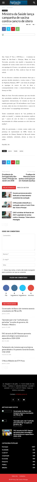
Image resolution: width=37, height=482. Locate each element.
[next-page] (6, 224)
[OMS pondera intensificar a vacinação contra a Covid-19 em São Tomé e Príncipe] (7, 204)
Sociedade (10, 7)
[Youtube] (24, 400)
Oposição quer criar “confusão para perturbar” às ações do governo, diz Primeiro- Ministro (15, 322)
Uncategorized (6, 217)
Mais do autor (23, 187)
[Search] (34, 2)
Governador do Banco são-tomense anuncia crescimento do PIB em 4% (23, 413)
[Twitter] (8, 29)
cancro (10, 151)
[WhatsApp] (18, 29)
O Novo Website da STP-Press (13, 361)
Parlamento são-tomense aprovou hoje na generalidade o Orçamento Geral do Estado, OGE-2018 (18, 349)
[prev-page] (3, 224)
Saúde (15, 151)
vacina (21, 151)
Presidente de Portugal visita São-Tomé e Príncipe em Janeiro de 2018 (9, 177)
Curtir (6, 285)
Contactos (22, 476)
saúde (4, 197)
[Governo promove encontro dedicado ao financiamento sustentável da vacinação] (7, 195)
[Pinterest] (13, 29)
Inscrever (31, 285)
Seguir (14, 285)
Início (3, 7)
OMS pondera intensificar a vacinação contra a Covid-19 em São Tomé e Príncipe (23, 205)
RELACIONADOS (9, 187)
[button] (3, 2)
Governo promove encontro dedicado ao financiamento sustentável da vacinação (22, 195)
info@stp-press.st (21, 394)
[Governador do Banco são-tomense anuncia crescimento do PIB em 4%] (7, 413)
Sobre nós (15, 476)
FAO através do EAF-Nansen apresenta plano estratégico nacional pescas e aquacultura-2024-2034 (16, 335)
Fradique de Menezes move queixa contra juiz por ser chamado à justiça (27, 177)
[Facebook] (4, 29)
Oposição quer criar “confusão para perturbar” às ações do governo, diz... (23, 422)
